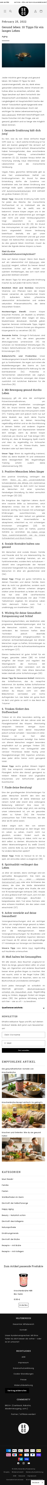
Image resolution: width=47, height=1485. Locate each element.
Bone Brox (22, 1469)
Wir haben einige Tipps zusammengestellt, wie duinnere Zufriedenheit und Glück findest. (23, 535)
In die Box (24, 1305)
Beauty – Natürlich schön (14, 1215)
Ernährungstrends (10, 1233)
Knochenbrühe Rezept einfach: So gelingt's (22, 1102)
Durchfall (6, 265)
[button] (5, 11)
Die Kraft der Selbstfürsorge (15, 1203)
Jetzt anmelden (23, 1050)
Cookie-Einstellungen (24, 1374)
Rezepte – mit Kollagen (13, 1251)
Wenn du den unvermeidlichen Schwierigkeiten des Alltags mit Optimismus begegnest (23, 483)
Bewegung (7, 398)
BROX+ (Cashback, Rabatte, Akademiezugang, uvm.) (18, 1407)
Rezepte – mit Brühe (11, 1245)
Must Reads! (7, 1179)
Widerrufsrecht (18, 1472)
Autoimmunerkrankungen (19, 191)
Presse (23, 1379)
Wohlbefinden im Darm (13, 1197)
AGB (23, 1357)
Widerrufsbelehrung (23, 1385)
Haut (30, 948)
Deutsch (35, 1482)
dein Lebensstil (9, 115)
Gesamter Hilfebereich (23, 1324)
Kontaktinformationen (15, 1480)
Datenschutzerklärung (23, 1368)
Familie (5, 1185)
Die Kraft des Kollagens (13, 1221)
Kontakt (23, 1330)
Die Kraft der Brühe (11, 1239)
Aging (5, 36)
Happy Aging (8, 1209)
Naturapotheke (9, 1227)
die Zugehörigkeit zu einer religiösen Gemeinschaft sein (23, 879)
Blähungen (34, 262)
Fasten (5, 1191)
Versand (21, 1476)
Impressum (23, 1362)
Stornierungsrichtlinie (34, 1480)
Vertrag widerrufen (17, 1390)
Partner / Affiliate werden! (23, 1414)
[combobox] (37, 1482)
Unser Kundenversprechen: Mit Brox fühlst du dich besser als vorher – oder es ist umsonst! (23, 1338)
